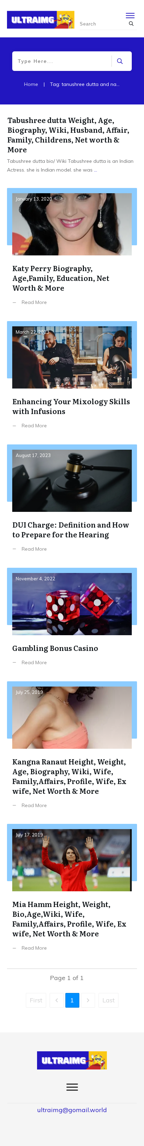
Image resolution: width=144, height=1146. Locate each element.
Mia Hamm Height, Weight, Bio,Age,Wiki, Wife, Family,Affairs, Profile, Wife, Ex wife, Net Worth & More (72, 893)
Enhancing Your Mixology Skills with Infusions (72, 380)
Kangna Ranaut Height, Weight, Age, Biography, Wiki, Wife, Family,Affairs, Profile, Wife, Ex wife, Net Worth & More (72, 750)
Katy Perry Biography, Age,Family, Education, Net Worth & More (72, 252)
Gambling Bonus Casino (72, 622)
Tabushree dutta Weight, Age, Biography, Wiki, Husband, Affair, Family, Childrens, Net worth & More (68, 134)
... (95, 170)
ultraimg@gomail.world (72, 1110)
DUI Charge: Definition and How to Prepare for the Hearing (72, 503)
